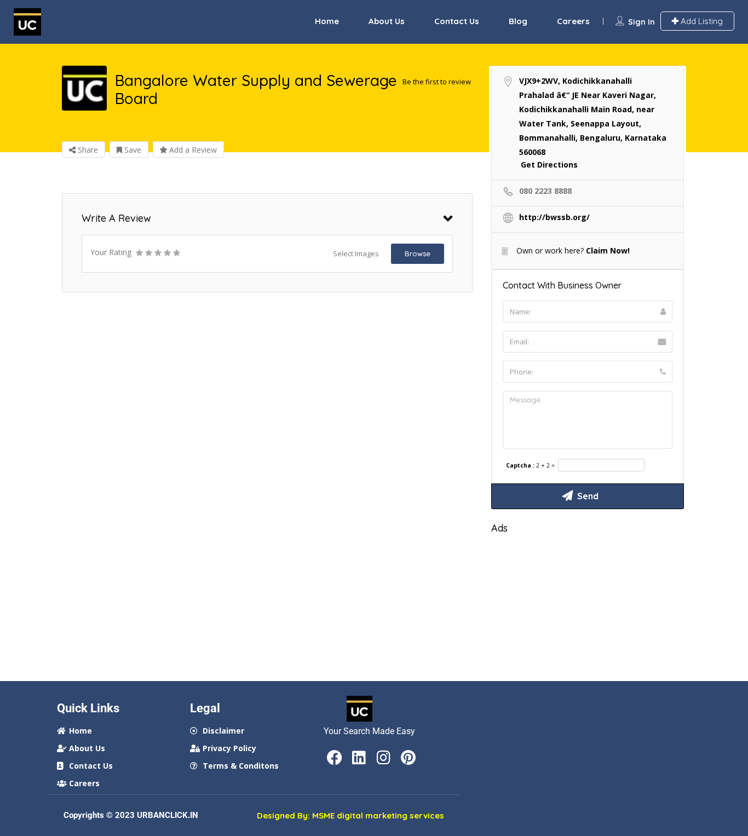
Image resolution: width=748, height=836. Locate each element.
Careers (573, 21)
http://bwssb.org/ (554, 217)
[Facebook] (335, 758)
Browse (417, 253)
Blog (518, 21)
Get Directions (549, 164)
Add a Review (192, 150)
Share (87, 150)
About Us (387, 21)
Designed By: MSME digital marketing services (350, 815)
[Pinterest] (408, 758)
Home (327, 21)
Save (131, 150)
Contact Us (456, 21)
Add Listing (700, 21)
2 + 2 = (545, 466)
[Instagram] (384, 758)
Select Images (356, 253)
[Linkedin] (359, 758)
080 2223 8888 (545, 191)
